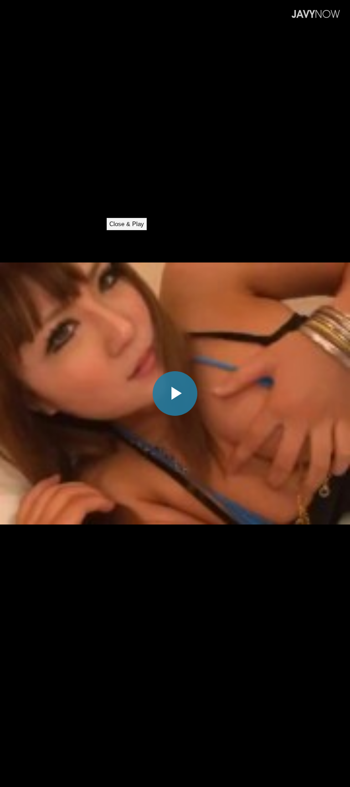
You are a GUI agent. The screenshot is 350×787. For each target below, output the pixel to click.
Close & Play (126, 224)
